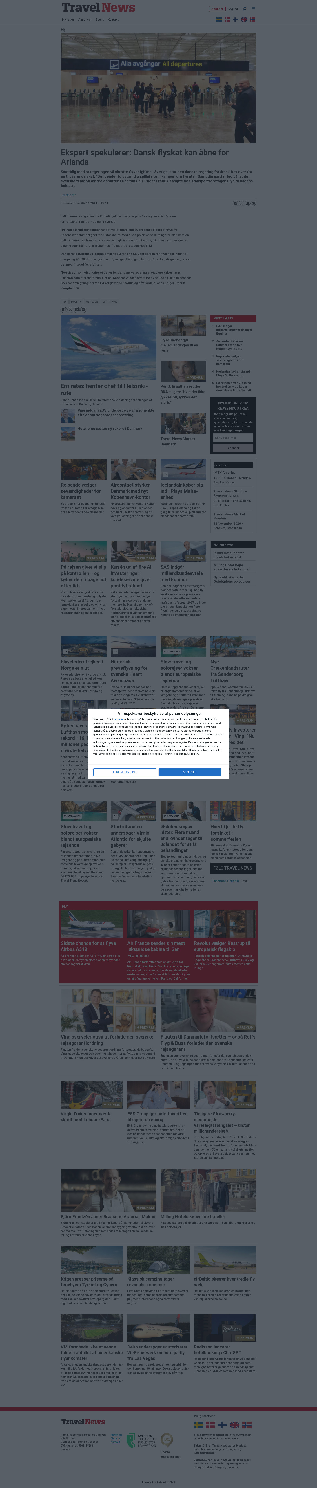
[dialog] (158, 744)
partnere (119, 719)
